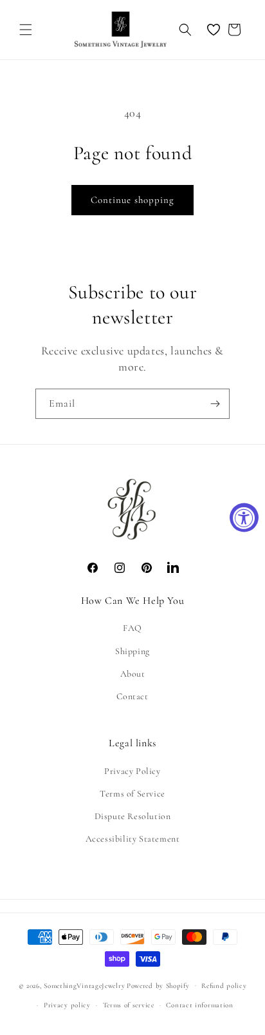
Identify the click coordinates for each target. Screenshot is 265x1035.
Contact (132, 696)
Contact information (199, 1005)
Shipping (132, 651)
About (132, 673)
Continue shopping (132, 200)
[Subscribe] (215, 404)
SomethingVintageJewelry (84, 985)
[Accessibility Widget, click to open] (244, 517)
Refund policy (223, 986)
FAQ (132, 628)
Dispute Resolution (133, 816)
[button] (26, 29)
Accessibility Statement (133, 838)
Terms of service (128, 1005)
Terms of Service (132, 793)
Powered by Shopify (158, 985)
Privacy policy (67, 1005)
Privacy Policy (132, 771)
